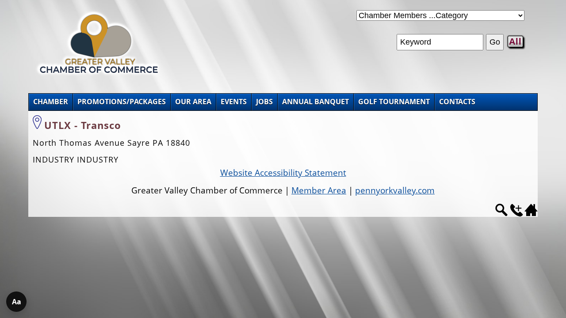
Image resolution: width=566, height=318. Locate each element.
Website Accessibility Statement (283, 172)
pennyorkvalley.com (395, 190)
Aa (16, 302)
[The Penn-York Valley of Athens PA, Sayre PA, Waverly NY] (99, 74)
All (515, 41)
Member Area (318, 190)
